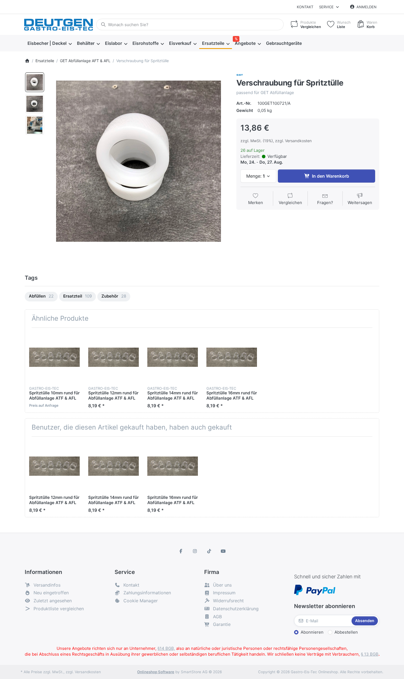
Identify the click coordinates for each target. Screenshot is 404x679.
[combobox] (190, 24)
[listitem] (138, 161)
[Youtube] (223, 551)
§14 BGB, (166, 648)
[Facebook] (181, 551)
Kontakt (305, 7)
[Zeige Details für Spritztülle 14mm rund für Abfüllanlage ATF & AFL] (172, 357)
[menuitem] (49, 43)
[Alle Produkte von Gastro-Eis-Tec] (239, 74)
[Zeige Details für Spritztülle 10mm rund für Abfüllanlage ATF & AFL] (54, 357)
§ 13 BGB (369, 654)
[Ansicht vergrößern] (138, 161)
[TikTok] (209, 551)
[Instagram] (195, 551)
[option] (34, 82)
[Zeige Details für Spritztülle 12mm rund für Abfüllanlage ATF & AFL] (113, 357)
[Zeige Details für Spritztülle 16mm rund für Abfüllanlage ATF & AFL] (231, 357)
